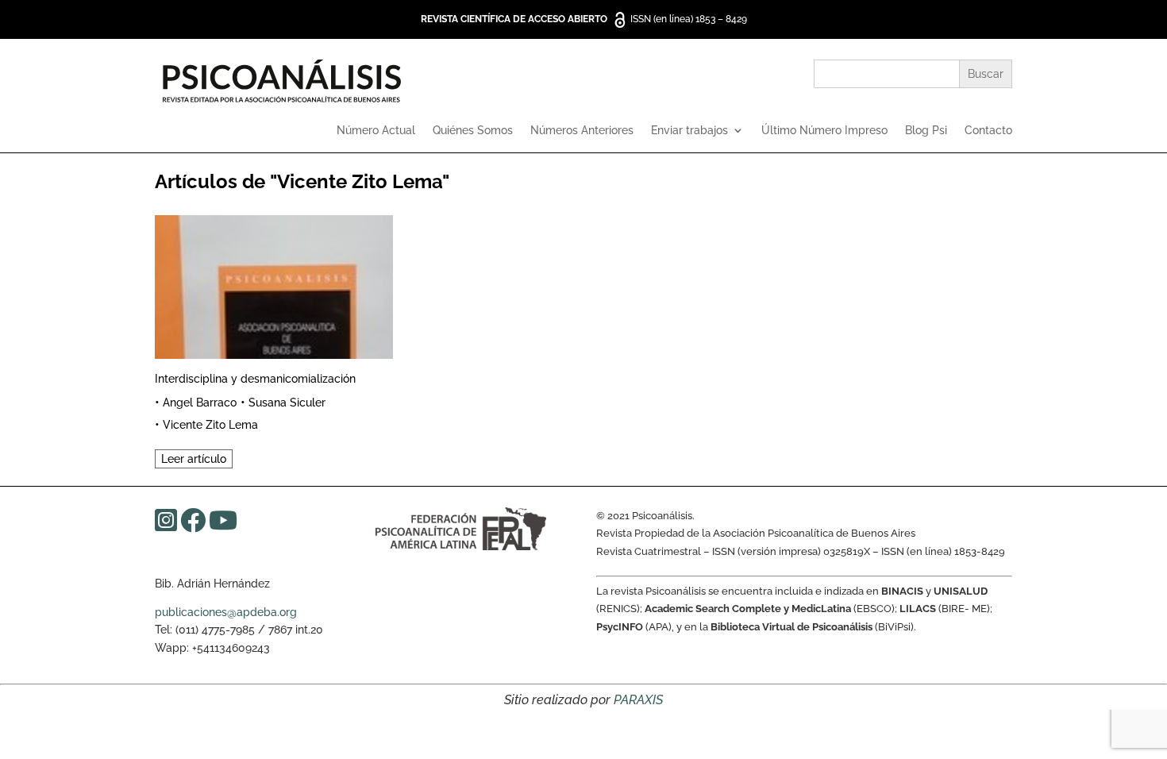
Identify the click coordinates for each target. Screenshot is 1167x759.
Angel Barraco (200, 402)
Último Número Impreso (824, 131)
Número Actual (376, 131)
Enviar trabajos (689, 131)
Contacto (988, 131)
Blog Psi (926, 131)
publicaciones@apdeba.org (226, 612)
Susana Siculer (286, 402)
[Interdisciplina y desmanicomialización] (274, 284)
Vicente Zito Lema (210, 424)
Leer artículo (193, 459)
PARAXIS (638, 699)
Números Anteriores (582, 131)
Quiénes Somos (473, 131)
